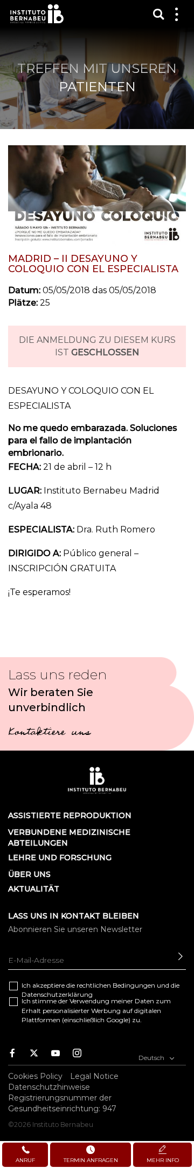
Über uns (29, 874)
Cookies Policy (35, 1076)
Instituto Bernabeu (37, 13)
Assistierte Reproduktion (69, 815)
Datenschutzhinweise (49, 1087)
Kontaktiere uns (49, 733)
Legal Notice (94, 1076)
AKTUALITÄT (33, 889)
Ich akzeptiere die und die (100, 989)
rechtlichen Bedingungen (116, 985)
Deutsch (152, 1058)
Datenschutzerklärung (57, 994)
